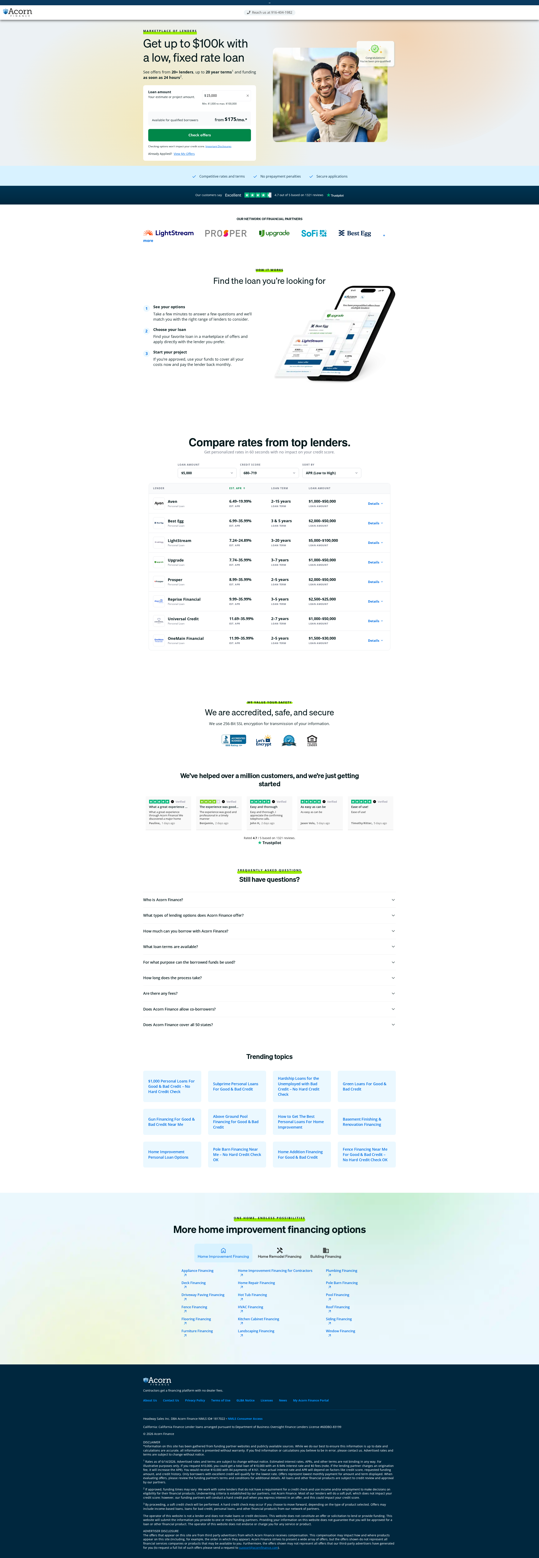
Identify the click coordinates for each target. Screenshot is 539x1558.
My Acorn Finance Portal (311, 1400)
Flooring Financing (196, 1319)
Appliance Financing (197, 1270)
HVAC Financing (250, 1307)
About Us (150, 1400)
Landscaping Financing (256, 1331)
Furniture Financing (197, 1331)
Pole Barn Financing (342, 1282)
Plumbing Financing (341, 1270)
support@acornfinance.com (258, 1548)
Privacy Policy (195, 1400)
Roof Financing (338, 1307)
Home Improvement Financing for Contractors (275, 1270)
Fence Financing (194, 1307)
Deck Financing (193, 1282)
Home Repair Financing (256, 1282)
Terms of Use (220, 1400)
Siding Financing (339, 1319)
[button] (269, 899)
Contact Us (171, 1400)
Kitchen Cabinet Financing (258, 1319)
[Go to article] (172, 1086)
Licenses (267, 1400)
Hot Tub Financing (252, 1294)
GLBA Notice (245, 1400)
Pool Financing (337, 1294)
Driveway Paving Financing (202, 1294)
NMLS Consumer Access (245, 1419)
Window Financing (340, 1331)
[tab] (223, 1253)
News (283, 1400)
